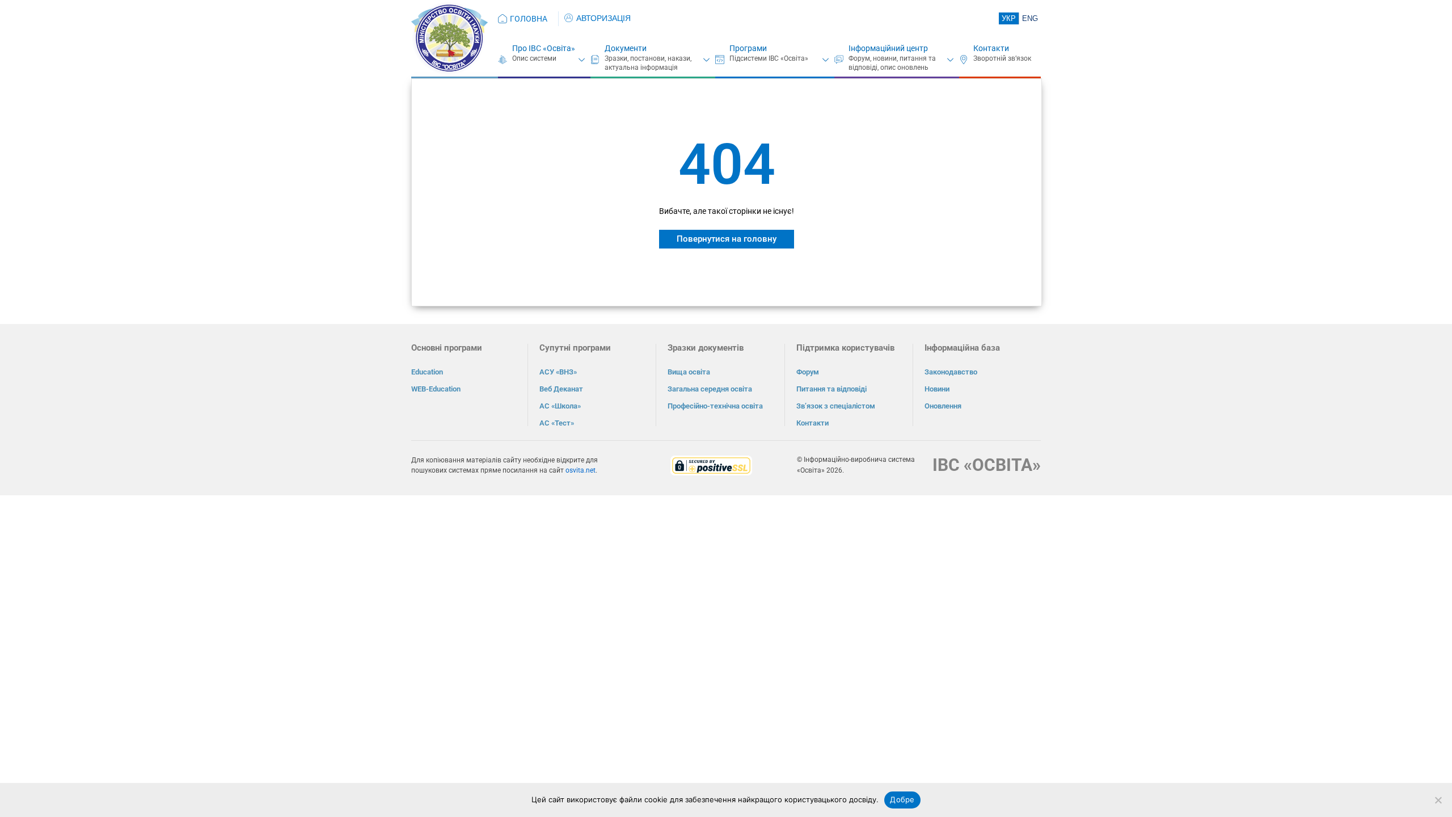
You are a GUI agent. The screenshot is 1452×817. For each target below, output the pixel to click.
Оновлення (943, 406)
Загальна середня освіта (710, 389)
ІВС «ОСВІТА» (986, 465)
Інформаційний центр (888, 48)
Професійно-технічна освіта (715, 406)
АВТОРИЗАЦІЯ (603, 18)
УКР (1009, 18)
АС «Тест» (556, 423)
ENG (1030, 18)
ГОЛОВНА (528, 18)
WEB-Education (436, 389)
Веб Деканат (561, 389)
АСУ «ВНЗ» (558, 372)
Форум (807, 372)
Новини (937, 389)
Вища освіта (689, 372)
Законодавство (951, 372)
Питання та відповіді (831, 389)
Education (427, 372)
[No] (1437, 800)
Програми (748, 48)
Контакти (991, 48)
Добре (902, 799)
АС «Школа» (560, 406)
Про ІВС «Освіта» (543, 48)
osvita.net (580, 470)
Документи (626, 48)
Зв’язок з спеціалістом (835, 406)
